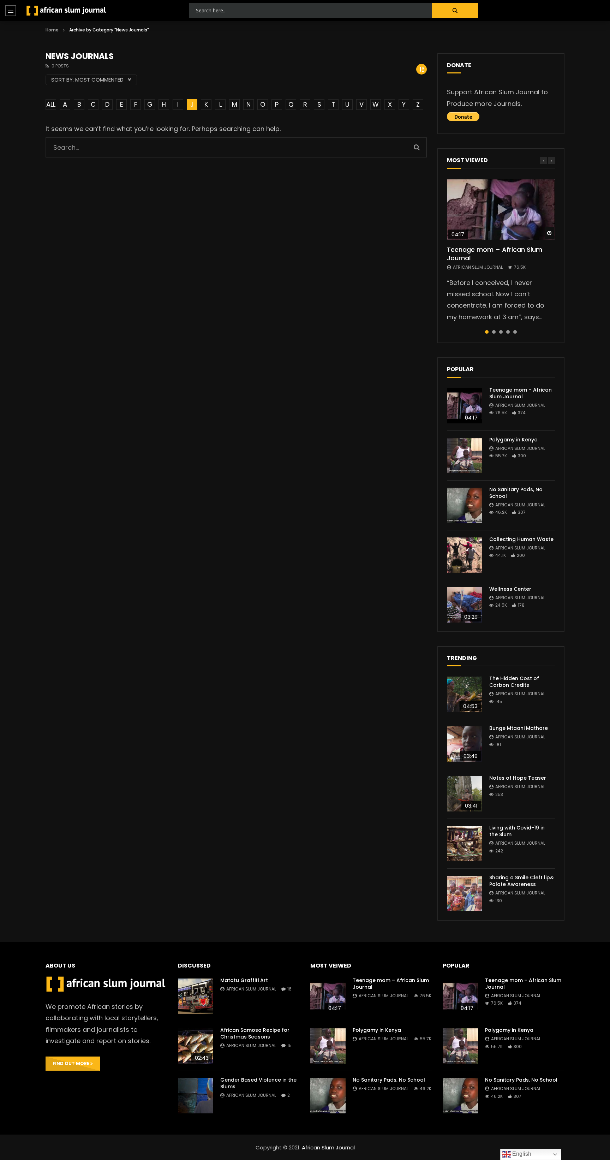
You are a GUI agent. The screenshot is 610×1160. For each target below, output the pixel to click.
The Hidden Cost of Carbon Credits (514, 682)
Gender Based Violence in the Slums (258, 1083)
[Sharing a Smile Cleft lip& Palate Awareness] (464, 893)
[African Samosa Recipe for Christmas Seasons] (195, 1046)
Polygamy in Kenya (513, 439)
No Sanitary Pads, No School (516, 493)
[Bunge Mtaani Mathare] (464, 744)
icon (501, 209)
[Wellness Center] (464, 605)
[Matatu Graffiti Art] (195, 996)
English (521, 1154)
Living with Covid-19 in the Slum (517, 831)
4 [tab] (508, 332)
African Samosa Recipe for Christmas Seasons (254, 1033)
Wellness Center (510, 589)
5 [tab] (515, 332)
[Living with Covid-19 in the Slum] (464, 843)
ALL (50, 104)
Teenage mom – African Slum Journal (494, 253)
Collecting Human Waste (521, 539)
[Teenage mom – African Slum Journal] (464, 405)
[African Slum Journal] (66, 11)
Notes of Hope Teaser (517, 777)
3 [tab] (501, 332)
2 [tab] (494, 332)
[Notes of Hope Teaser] (464, 793)
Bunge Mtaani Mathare (518, 728)
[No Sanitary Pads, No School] (464, 505)
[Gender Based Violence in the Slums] (195, 1095)
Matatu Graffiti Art (244, 980)
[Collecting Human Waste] (464, 555)
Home (52, 30)
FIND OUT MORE (71, 1063)
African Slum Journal (478, 267)
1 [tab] (487, 332)
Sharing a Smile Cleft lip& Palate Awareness (521, 881)
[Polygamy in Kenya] (464, 455)
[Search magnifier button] (455, 10)
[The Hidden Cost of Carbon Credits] (464, 694)
